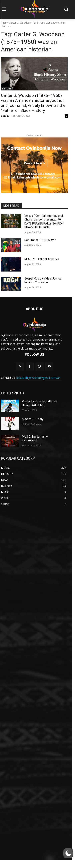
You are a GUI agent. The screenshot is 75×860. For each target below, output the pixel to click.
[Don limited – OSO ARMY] (11, 245)
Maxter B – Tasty (32, 419)
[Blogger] (20, 366)
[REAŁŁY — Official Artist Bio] (11, 264)
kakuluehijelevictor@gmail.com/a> (38, 378)
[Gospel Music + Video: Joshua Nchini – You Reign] (11, 284)
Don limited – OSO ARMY (40, 240)
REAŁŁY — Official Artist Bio (41, 259)
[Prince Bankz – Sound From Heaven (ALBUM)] (10, 406)
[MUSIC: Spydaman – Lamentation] (10, 441)
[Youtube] (49, 366)
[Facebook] (29, 366)
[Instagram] (39, 366)
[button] (68, 853)
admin (5, 115)
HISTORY (6, 88)
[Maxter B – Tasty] (10, 423)
